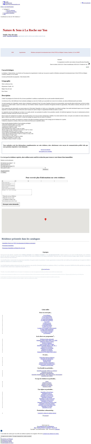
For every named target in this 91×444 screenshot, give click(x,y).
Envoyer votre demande (11, 204)
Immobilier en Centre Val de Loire (47, 398)
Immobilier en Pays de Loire (47, 396)
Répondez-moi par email (8, 197)
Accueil (6, 1)
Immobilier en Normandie (47, 394)
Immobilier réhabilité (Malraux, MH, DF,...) (47, 345)
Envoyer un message (45, 149)
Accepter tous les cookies (6, 436)
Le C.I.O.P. (46, 321)
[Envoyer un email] (6, 440)
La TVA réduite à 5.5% (47, 317)
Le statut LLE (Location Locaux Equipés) (47, 328)
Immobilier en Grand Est (46, 401)
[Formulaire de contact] (7, 442)
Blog (4, 14)
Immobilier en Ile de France (47, 392)
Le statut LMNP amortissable (46, 329)
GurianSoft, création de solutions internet (47, 413)
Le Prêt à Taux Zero (46, 326)
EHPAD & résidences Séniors (47, 341)
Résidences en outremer (47, 349)
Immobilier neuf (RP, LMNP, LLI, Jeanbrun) (47, 370)
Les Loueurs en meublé (47, 332)
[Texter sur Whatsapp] (7, 439)
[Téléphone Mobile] (6, 441)
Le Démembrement (47, 324)
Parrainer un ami (47, 361)
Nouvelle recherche (5, 171)
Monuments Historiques (47, 346)
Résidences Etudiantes (47, 384)
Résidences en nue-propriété (47, 348)
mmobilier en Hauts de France (47, 399)
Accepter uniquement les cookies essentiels (22, 436)
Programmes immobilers (8, 13)
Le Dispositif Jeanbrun (47, 325)
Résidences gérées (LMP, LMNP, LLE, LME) (47, 340)
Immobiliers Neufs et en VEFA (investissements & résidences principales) (18, 243)
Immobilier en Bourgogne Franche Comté (47, 402)
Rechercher (45, 169)
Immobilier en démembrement (47, 373)
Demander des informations (47, 358)
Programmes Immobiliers (12, 36)
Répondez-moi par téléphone (9, 196)
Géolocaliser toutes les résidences (46, 357)
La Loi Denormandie (47, 316)
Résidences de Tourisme (47, 385)
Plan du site (54, 427)
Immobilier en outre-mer (47, 372)
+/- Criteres (3, 172)
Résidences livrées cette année (47, 339)
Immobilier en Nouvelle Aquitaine (47, 403)
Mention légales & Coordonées (44, 427)
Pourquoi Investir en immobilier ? (46, 362)
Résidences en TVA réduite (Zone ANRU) (47, 352)
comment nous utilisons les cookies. (51, 433)
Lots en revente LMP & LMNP (47, 344)
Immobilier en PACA (47, 393)
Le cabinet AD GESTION (47, 320)
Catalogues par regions (11, 11)
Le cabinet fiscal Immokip (47, 319)
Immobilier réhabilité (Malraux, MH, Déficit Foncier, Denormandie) (47, 374)
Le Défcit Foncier (47, 323)
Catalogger (57, 429)
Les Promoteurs (46, 333)
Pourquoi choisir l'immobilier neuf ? (47, 364)
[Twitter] (50, 426)
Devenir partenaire (47, 360)
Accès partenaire (86, 2)
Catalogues (6, 9)
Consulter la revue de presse (47, 365)
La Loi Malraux (46, 315)
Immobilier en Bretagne (47, 397)
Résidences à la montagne (47, 350)
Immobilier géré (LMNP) (47, 376)
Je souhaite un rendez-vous (9, 199)
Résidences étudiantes (47, 343)
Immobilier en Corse (47, 407)
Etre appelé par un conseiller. (45, 151)
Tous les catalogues (10, 10)
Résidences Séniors (47, 382)
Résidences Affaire (47, 386)
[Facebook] (41, 426)
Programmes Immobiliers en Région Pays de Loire (13, 248)
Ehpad (47, 381)
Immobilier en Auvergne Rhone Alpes (46, 405)
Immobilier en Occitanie (47, 406)
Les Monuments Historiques (47, 330)
